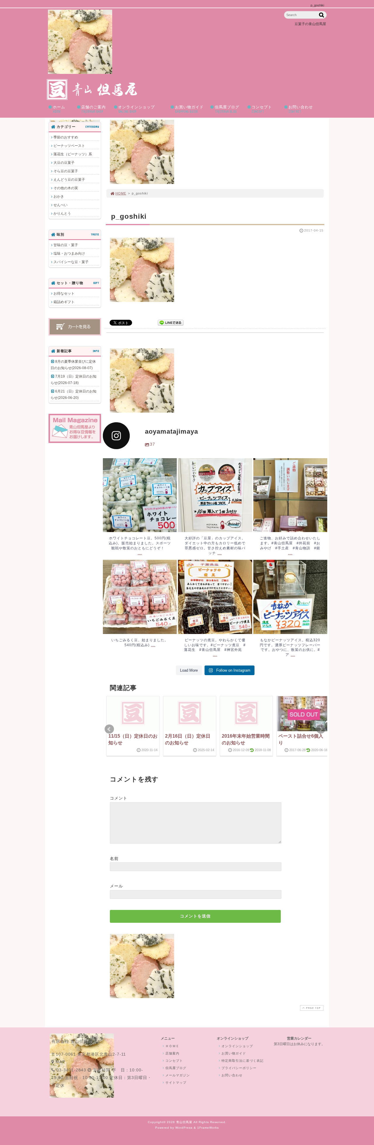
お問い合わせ (300, 109)
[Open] (140, 495)
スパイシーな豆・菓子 (71, 262)
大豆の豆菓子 (64, 163)
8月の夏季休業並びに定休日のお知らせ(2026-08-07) (73, 364)
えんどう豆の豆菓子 (69, 180)
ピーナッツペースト (69, 146)
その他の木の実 (65, 188)
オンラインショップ (136, 109)
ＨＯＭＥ (172, 1046)
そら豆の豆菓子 (65, 171)
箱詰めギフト (64, 302)
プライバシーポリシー (239, 1068)
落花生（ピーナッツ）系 (72, 154)
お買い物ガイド (189, 109)
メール (116, 886)
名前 (114, 858)
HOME (120, 193)
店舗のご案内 (93, 109)
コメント (118, 798)
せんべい (60, 205)
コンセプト (262, 109)
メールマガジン (177, 1075)
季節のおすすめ (65, 137)
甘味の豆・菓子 (65, 245)
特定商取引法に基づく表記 (242, 1060)
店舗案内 (172, 1053)
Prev (109, 729)
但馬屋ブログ (227, 109)
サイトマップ (175, 1082)
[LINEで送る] (170, 322)
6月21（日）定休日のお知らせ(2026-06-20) (73, 394)
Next (320, 729)
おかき (58, 196)
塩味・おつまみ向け (69, 253)
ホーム (59, 109)
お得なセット (64, 293)
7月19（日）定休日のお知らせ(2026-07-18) (73, 379)
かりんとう (62, 213)
